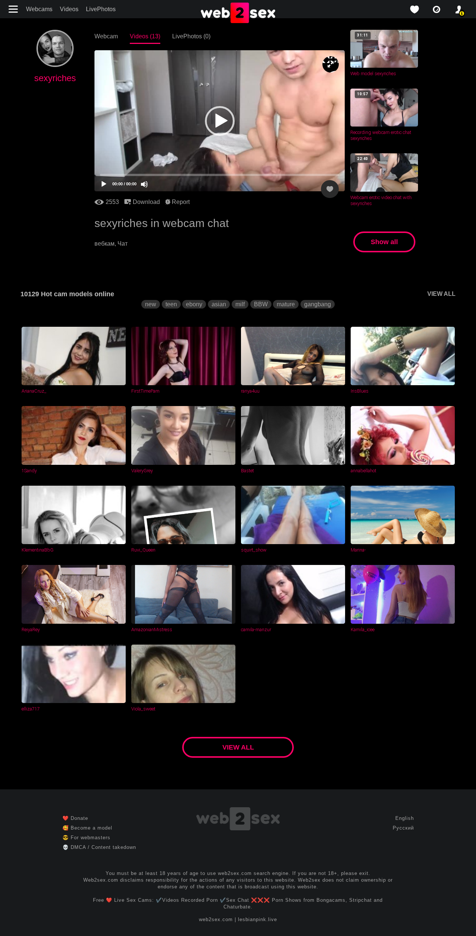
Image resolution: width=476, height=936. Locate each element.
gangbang (317, 304)
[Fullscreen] (330, 64)
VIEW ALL (441, 294)
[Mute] (144, 184)
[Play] (103, 184)
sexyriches (55, 78)
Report (180, 202)
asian (219, 304)
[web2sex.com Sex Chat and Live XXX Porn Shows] (238, 13)
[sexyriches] (55, 65)
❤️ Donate (75, 818)
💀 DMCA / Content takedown (99, 847)
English (404, 818)
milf (240, 304)
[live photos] (436, 9)
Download (145, 202)
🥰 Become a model (87, 828)
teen (171, 304)
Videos (69, 9)
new (150, 304)
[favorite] (414, 9)
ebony (194, 304)
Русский (403, 828)
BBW (261, 304)
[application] (219, 120)
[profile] (459, 9)
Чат (123, 243)
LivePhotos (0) (191, 36)
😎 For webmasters (86, 837)
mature (286, 304)
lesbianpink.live (257, 919)
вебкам (104, 243)
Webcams (39, 9)
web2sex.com (216, 919)
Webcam (106, 36)
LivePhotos (101, 9)
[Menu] (14, 9)
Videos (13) (145, 36)
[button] (220, 121)
